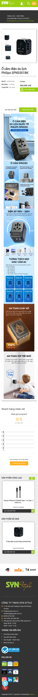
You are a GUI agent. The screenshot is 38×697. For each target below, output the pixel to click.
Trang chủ (11, 16)
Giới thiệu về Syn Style (11, 634)
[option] (7, 37)
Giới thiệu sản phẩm (10, 110)
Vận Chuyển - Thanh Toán (12, 640)
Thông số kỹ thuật (27, 110)
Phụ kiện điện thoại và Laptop (18, 18)
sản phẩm (20, 16)
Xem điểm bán (30, 89)
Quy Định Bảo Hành (10, 637)
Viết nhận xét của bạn (19, 463)
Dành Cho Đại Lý (9, 643)
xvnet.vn (32, 694)
